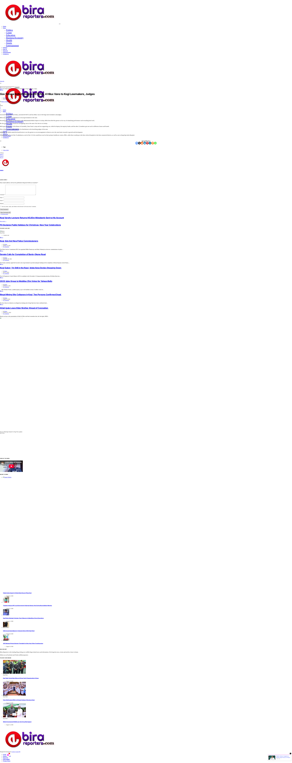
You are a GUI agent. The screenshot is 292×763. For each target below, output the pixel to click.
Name (1, 197)
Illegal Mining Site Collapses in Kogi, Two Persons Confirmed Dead (30, 294)
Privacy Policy (6, 761)
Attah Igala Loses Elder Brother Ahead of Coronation (24, 308)
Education (10, 35)
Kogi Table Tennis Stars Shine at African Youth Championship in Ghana (21, 678)
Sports (9, 43)
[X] (139, 143)
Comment (2, 194)
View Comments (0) (5, 212)
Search (17, 87)
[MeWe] (150, 143)
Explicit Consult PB (16, 751)
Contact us (6, 54)
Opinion (5, 47)
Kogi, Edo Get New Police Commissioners (19, 241)
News (4, 28)
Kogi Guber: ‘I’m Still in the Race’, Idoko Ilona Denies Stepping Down (31, 268)
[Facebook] (136, 143)
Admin (5, 97)
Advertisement (7, 52)
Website (1, 203)
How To (5, 49)
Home (4, 26)
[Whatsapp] (155, 143)
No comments (6, 246)
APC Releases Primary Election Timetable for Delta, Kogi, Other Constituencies (23, 643)
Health (9, 40)
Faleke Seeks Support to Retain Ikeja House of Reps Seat (17, 593)
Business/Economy (14, 37)
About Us (5, 50)
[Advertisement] (146, 445)
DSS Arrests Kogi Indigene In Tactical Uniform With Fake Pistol (19, 630)
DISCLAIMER (6, 759)
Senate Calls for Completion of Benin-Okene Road (23, 254)
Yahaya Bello (6, 150)
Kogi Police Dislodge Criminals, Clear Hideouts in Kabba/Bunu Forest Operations (23, 618)
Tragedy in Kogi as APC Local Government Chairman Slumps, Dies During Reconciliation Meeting (27, 605)
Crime (9, 32)
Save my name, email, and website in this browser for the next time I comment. (19, 206)
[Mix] (152, 143)
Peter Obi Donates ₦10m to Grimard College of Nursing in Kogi (19, 700)
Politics (9, 30)
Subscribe (2, 81)
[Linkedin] (144, 143)
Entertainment (12, 45)
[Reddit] (142, 143)
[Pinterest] (147, 143)
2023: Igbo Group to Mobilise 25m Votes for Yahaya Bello (26, 281)
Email (1, 200)
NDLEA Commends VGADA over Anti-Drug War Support (17, 721)
